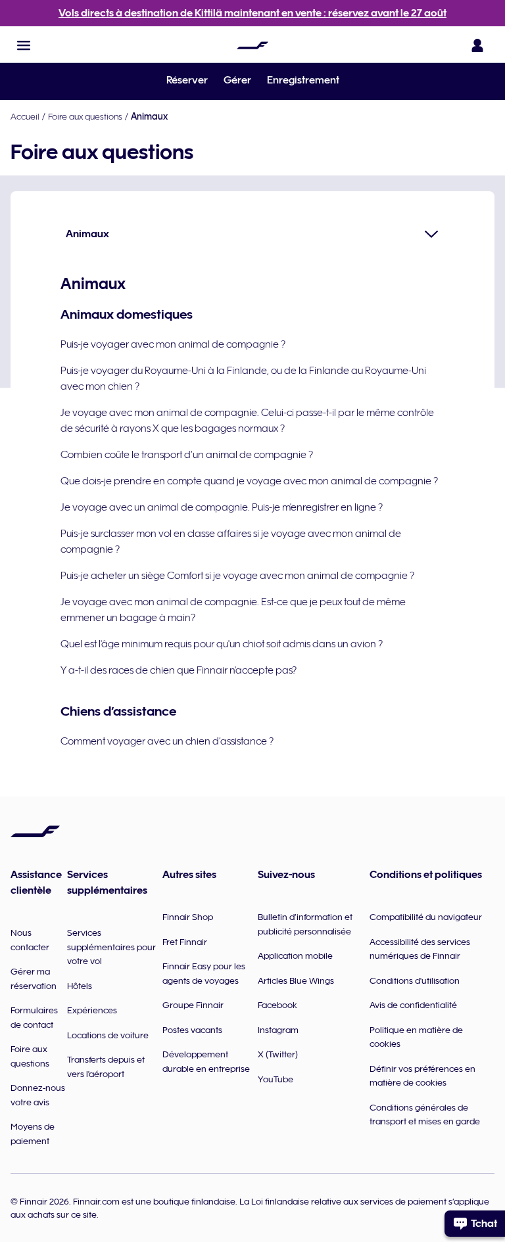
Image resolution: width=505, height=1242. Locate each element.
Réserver (187, 80)
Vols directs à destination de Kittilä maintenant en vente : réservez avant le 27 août (252, 13)
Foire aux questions (85, 116)
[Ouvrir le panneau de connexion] (477, 45)
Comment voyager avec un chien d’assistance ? (167, 741)
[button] (24, 45)
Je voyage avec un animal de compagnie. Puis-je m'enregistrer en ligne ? (221, 507)
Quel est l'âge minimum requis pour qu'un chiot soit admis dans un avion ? (221, 644)
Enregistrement (303, 80)
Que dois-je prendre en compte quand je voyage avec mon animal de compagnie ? (249, 481)
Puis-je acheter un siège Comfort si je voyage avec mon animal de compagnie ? (237, 576)
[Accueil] (252, 45)
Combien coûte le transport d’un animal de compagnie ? (186, 455)
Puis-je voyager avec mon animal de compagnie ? (172, 344)
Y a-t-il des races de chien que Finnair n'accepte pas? (178, 670)
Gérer (237, 80)
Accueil (25, 116)
